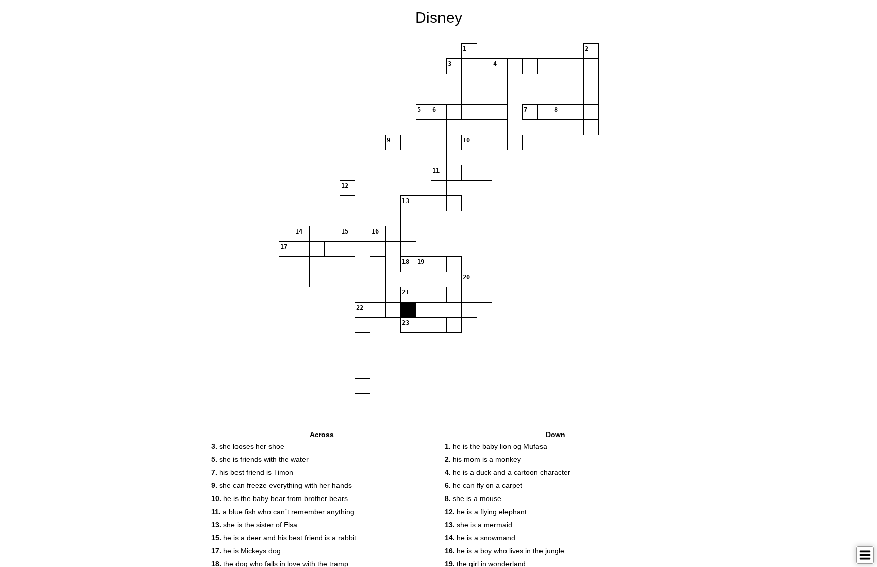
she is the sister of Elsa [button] (254, 525)
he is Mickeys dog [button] (246, 551)
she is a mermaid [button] (478, 525)
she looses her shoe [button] (247, 446)
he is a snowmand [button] (480, 537)
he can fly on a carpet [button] (483, 485)
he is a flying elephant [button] (486, 512)
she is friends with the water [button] (260, 459)
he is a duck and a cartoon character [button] (507, 472)
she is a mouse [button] (473, 498)
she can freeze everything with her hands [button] (281, 485)
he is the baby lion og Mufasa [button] (496, 446)
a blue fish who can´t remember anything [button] (282, 512)
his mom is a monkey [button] (483, 459)
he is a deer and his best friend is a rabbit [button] (283, 537)
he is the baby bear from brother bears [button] (279, 498)
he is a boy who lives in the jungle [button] (504, 551)
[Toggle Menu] (865, 555)
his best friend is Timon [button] (252, 472)
